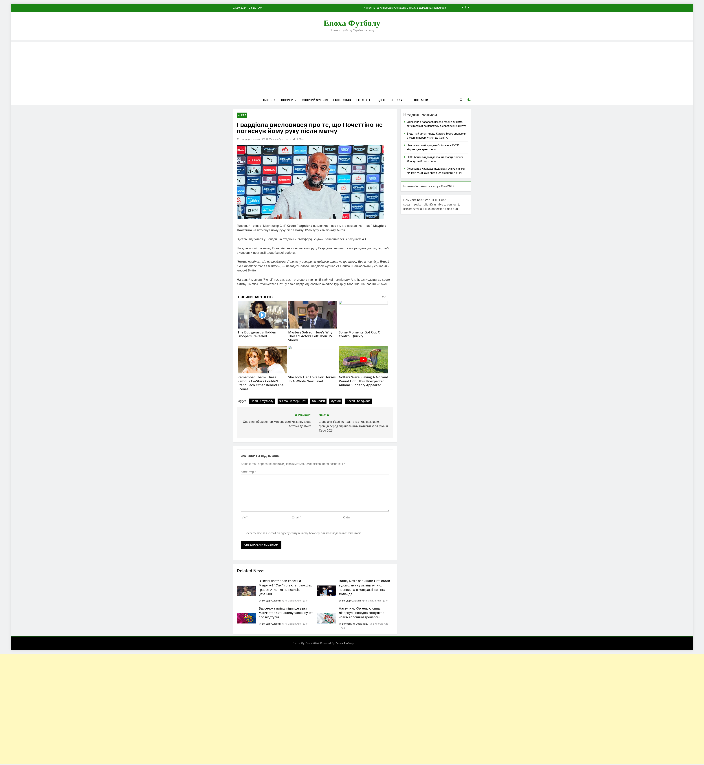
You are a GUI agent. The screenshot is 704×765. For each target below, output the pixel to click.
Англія (242, 115)
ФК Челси (318, 401)
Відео (381, 100)
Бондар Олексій (250, 138)
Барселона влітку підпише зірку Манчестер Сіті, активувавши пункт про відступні (286, 613)
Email (296, 517)
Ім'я (244, 517)
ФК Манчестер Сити (292, 401)
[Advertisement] (352, 67)
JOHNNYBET (399, 100)
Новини (287, 100)
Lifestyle (363, 100)
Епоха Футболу (352, 23)
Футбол (336, 401)
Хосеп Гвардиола (358, 401)
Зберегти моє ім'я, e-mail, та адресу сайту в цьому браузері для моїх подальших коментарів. (303, 533)
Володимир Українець (355, 623)
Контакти (420, 100)
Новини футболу (262, 401)
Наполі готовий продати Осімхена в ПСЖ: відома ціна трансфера (405, 7)
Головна (268, 100)
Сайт (346, 517)
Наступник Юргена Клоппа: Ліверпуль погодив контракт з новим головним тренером (361, 613)
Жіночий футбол (315, 100)
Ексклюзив (342, 100)
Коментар (248, 472)
